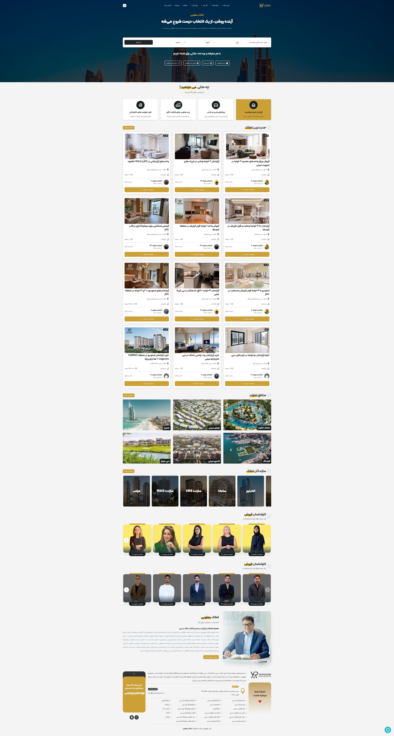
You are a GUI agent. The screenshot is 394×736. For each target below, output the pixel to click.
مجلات (185, 5)
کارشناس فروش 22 (227, 554)
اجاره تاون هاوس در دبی (212, 717)
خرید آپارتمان (221, 63)
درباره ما (177, 5)
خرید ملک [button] (226, 5)
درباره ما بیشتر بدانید (211, 657)
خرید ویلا (206, 63)
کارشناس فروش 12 (256, 554)
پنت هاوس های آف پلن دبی (186, 717)
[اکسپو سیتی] (197, 448)
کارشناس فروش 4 (167, 554)
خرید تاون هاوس (172, 63)
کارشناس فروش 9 (137, 604)
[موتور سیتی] (197, 415)
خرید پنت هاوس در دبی (237, 713)
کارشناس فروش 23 (227, 604)
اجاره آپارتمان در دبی (213, 700)
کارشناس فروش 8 (197, 604)
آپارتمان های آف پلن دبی (187, 700)
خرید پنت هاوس (190, 63)
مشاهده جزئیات (248, 190)
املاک (168, 713)
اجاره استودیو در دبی (213, 721)
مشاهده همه (128, 127)
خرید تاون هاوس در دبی (237, 717)
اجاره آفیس (216, 709)
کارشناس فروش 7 (137, 554)
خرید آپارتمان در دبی (238, 700)
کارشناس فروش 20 (167, 604)
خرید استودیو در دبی (238, 721)
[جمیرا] (147, 415)
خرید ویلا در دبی (240, 704)
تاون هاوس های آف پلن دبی (185, 721)
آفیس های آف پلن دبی (187, 713)
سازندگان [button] (195, 5)
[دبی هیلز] (147, 448)
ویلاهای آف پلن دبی (188, 704)
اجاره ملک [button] (215, 5)
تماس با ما (167, 5)
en (124, 5)
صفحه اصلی (166, 700)
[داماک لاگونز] (247, 415)
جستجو (138, 42)
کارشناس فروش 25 (257, 604)
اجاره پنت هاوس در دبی (212, 713)
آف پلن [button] (205, 5)
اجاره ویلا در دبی (215, 704)
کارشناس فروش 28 (197, 554)
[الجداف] (247, 448)
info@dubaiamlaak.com (156, 693)
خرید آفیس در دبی (239, 709)
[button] (126, 540)
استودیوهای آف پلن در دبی (186, 709)
